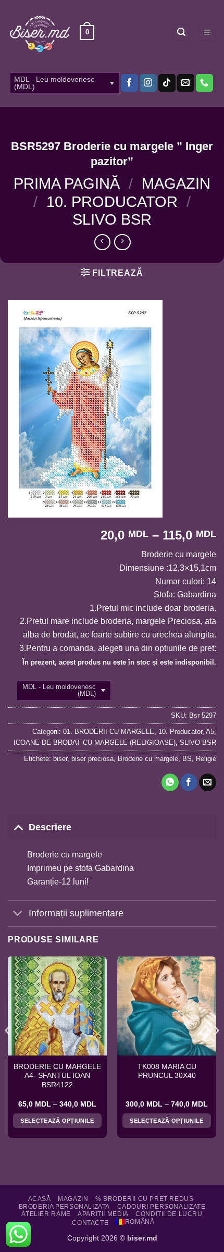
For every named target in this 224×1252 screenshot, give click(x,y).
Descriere (50, 827)
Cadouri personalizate (161, 1206)
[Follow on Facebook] (129, 83)
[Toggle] (18, 827)
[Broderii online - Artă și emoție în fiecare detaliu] (40, 32)
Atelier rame (45, 1214)
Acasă (39, 1198)
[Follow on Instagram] (148, 83)
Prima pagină (67, 183)
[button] (87, 32)
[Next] (215, 1051)
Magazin (176, 183)
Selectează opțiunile (57, 1121)
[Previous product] (122, 242)
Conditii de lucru (168, 1214)
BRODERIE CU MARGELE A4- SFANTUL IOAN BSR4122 (57, 1076)
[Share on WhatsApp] (170, 782)
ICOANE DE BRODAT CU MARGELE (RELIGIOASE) (95, 742)
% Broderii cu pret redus (144, 1198)
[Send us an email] (185, 83)
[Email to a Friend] (207, 782)
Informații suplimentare (76, 913)
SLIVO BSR (112, 219)
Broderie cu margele (148, 759)
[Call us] (204, 83)
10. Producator (112, 201)
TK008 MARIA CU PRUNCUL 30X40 (167, 1071)
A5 (210, 731)
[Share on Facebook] (188, 782)
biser (60, 759)
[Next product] (102, 242)
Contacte (90, 1222)
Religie (206, 759)
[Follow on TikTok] (167, 83)
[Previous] (8, 1051)
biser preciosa (92, 759)
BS (187, 759)
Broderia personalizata (64, 1206)
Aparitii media (103, 1214)
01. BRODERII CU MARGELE (108, 731)
